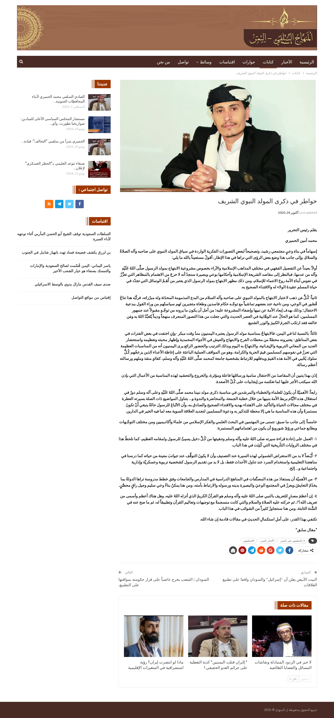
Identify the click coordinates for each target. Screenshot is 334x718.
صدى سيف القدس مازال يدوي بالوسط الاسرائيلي (73, 284)
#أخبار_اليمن (267, 540)
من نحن (163, 62)
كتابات (268, 62)
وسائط (206, 62)
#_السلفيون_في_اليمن (292, 540)
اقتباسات (227, 62)
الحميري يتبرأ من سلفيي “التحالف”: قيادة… (53, 141)
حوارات (248, 62)
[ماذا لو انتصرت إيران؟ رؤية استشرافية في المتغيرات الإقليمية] (153, 636)
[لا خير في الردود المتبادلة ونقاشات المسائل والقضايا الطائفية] (282, 636)
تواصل (183, 62)
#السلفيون (248, 540)
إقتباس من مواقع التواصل (91, 298)
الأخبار (286, 62)
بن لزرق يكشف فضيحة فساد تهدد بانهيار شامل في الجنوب (66, 252)
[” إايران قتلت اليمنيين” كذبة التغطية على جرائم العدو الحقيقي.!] (218, 636)
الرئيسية (307, 62)
